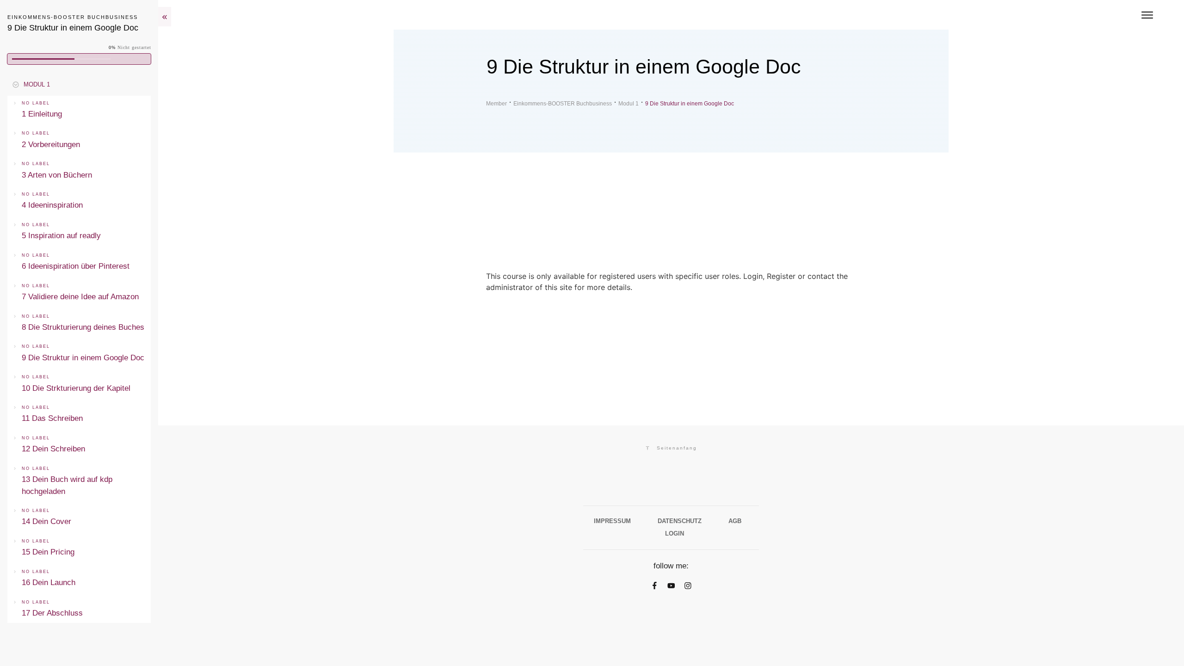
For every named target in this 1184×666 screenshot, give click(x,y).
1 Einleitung (42, 114)
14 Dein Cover (46, 521)
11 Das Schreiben (52, 418)
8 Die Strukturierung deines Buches (83, 327)
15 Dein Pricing (48, 552)
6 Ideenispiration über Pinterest (76, 266)
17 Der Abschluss (52, 613)
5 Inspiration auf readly (61, 235)
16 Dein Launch (48, 582)
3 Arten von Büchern (57, 175)
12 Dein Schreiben (53, 448)
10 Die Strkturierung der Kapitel (76, 388)
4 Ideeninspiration (52, 205)
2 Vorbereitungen (51, 144)
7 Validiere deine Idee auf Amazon (80, 296)
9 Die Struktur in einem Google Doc (83, 357)
